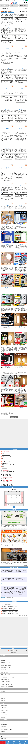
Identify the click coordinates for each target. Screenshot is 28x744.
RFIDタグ (4, 468)
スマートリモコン (6, 460)
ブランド (3, 693)
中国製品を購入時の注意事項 (7, 686)
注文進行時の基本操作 (5, 669)
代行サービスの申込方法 (6, 665)
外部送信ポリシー (4, 726)
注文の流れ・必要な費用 (6, 667)
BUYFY (2, 736)
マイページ (3, 712)
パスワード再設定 (4, 710)
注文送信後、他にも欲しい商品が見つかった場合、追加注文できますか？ (11, 611)
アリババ (11, 11)
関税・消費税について (5, 679)
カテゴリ (3, 691)
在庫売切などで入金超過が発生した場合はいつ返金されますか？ (11, 610)
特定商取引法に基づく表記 (6, 729)
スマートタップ (6, 461)
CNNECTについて (4, 658)
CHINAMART (4, 738)
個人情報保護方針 (4, 724)
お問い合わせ (4, 717)
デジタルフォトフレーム (8, 464)
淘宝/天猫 (5, 11)
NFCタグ (4, 466)
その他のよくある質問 (22, 615)
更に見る (25, 599)
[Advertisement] (14, 434)
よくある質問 (4, 714)
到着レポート (4, 700)
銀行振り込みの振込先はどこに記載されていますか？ (11, 613)
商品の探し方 (4, 660)
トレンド (3, 696)
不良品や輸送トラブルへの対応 (7, 677)
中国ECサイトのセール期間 (6, 684)
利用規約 (3, 722)
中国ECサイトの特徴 (5, 681)
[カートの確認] (26, 3)
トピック (25, 565)
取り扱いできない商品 (5, 674)
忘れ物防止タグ (6, 463)
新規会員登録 (4, 705)
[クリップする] (2, 15)
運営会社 (3, 731)
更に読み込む (14, 417)
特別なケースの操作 (5, 672)
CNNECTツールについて (6, 662)
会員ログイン (4, 707)
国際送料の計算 (4, 698)
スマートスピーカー (7, 456)
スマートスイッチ (6, 458)
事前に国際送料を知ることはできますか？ (11, 608)
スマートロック (6, 455)
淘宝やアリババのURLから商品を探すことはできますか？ (11, 606)
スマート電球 (5, 453)
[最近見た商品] (24, 3)
